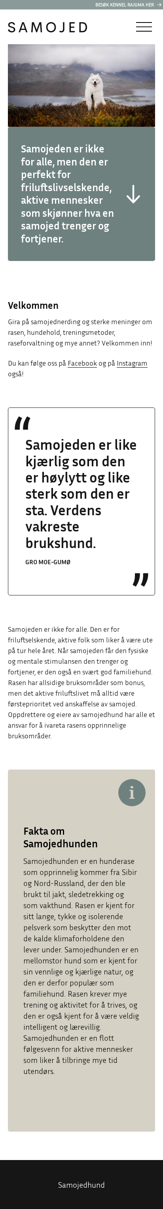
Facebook (82, 363)
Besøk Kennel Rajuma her (125, 5)
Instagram (132, 363)
